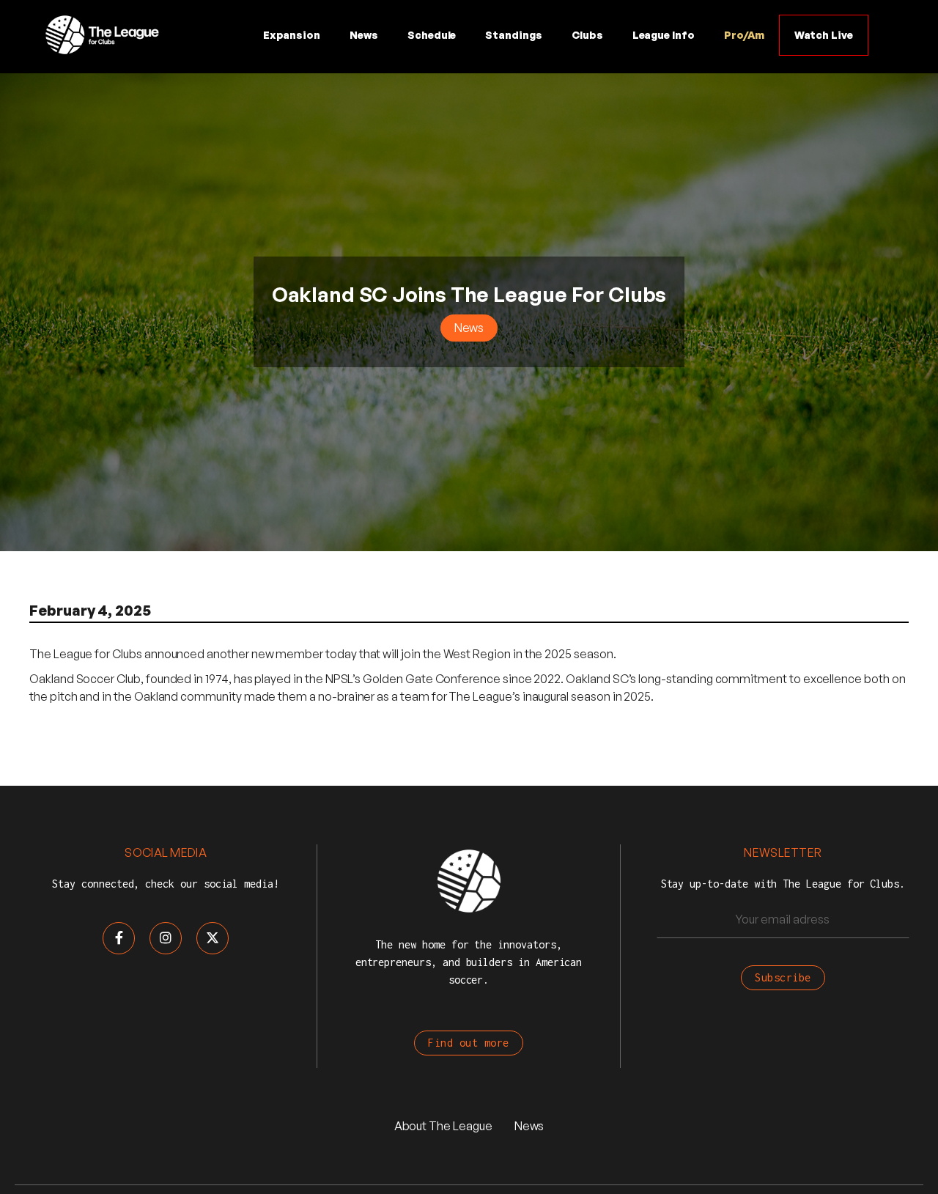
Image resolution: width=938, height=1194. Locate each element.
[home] (101, 34)
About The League (443, 1126)
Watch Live (823, 35)
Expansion (291, 35)
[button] (432, 35)
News (364, 35)
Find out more (468, 1042)
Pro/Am (744, 35)
